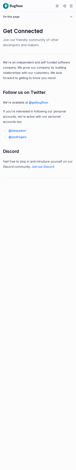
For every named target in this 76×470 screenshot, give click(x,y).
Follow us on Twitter (24, 92)
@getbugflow (38, 102)
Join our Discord (43, 166)
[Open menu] (71, 6)
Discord (11, 151)
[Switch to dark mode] (57, 6)
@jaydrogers (17, 137)
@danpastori (17, 130)
